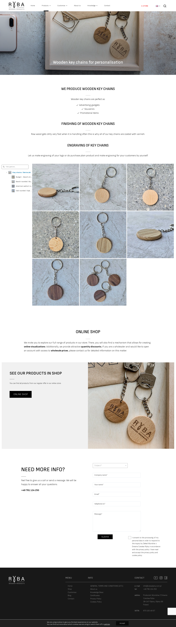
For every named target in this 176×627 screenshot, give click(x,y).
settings (107, 624)
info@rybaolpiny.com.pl (152, 586)
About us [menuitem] (77, 6)
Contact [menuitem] (107, 6)
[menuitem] (158, 6)
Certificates (95, 595)
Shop (70, 589)
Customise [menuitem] (61, 6)
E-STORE (145, 6)
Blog (69, 595)
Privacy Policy (95, 599)
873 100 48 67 (149, 611)
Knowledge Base (96, 592)
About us (93, 589)
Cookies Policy (96, 602)
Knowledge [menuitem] (92, 6)
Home (70, 586)
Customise (72, 592)
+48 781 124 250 (30, 490)
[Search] (164, 8)
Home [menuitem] (33, 6)
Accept (122, 623)
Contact (71, 599)
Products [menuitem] (45, 6)
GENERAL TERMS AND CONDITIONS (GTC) (106, 586)
